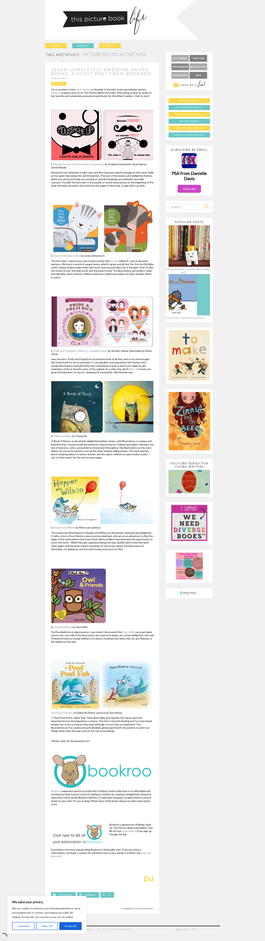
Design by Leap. (187, 929)
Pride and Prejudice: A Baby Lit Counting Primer (80, 350)
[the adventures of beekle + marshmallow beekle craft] (183, 265)
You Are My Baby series (67, 255)
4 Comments (127, 908)
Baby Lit (132, 369)
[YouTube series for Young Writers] (189, 492)
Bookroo (56, 92)
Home (55, 45)
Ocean (114, 260)
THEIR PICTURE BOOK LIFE (189, 114)
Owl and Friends (63, 626)
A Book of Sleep (62, 436)
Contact (110, 45)
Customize (23, 925)
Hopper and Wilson (64, 527)
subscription (129, 831)
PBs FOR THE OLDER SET (189, 128)
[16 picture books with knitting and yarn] (183, 314)
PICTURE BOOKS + (59, 78)
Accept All (70, 925)
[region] (47, 915)
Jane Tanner (83, 89)
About (83, 45)
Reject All (47, 925)
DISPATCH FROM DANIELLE (189, 134)
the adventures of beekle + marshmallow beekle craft (183, 270)
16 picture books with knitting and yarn (183, 317)
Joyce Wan (129, 632)
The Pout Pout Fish (62, 712)
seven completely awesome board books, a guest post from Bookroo (101, 71)
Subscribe (189, 188)
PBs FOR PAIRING (189, 121)
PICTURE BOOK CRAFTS (189, 107)
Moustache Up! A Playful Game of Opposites (79, 164)
